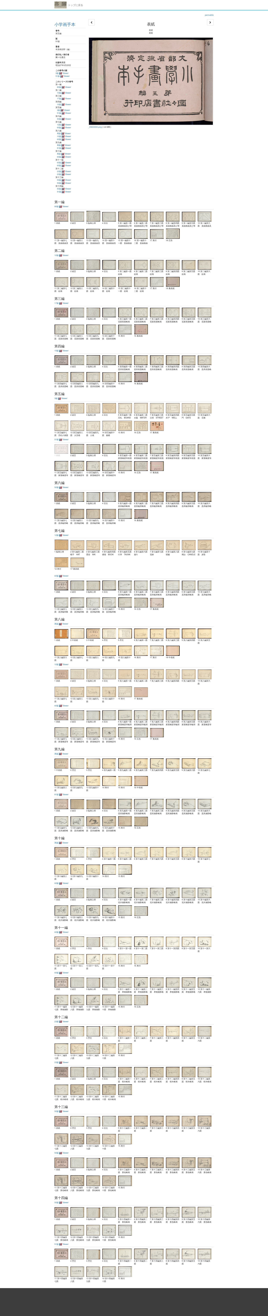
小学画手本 (64, 24)
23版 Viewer (64, 171)
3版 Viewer (62, 73)
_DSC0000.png (95, 126)
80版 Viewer (64, 87)
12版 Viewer (64, 124)
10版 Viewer (64, 92)
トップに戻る (75, 5)
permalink (209, 15)
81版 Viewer (64, 148)
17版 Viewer (64, 98)
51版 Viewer (63, 76)
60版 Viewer (64, 127)
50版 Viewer (64, 118)
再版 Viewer (64, 133)
